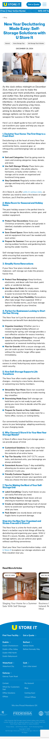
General (7, 43)
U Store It (7, 550)
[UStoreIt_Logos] (12, 3)
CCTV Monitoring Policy (36, 727)
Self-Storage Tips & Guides (36, 43)
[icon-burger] (44, 4)
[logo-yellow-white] (24, 626)
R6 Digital (24, 732)
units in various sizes (32, 192)
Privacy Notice (10, 727)
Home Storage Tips (18, 43)
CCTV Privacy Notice (22, 727)
